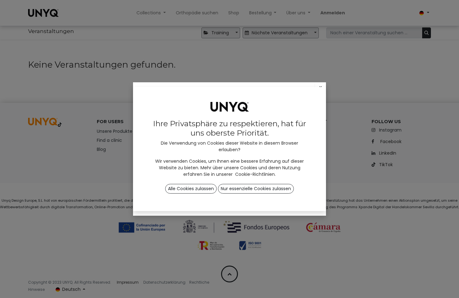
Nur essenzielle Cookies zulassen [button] (256, 188)
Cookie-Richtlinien (255, 174)
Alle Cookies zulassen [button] (191, 188)
